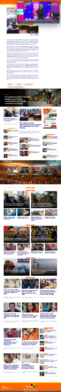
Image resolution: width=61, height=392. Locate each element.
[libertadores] (42, 355)
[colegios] (42, 374)
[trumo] (42, 367)
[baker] (42, 343)
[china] (42, 349)
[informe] (42, 337)
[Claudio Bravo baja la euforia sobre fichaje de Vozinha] (6, 156)
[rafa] (6, 150)
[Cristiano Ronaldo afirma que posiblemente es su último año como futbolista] (6, 144)
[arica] (45, 156)
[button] (10, 84)
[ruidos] (45, 137)
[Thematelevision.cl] (4, 2)
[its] (45, 144)
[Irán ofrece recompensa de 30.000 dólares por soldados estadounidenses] (42, 331)
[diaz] (6, 131)
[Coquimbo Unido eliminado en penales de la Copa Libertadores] (6, 137)
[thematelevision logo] (30, 388)
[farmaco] (45, 150)
